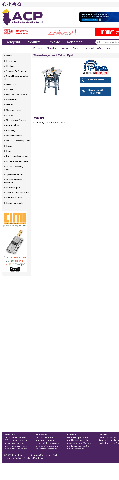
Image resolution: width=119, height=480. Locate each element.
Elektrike (10, 66)
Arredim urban (12, 125)
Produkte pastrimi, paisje (17, 161)
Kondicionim (11, 100)
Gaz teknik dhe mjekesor (17, 156)
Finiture (9, 105)
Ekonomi (37, 48)
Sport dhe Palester (14, 174)
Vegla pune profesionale (16, 94)
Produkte (34, 42)
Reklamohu (75, 42)
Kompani (13, 42)
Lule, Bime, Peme (14, 198)
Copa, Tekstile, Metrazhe (17, 192)
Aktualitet (52, 48)
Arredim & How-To (92, 48)
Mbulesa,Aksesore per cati (18, 141)
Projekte (53, 42)
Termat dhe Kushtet (13, 458)
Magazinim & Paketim (16, 120)
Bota (75, 48)
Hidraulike (10, 89)
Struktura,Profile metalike (17, 71)
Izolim (8, 151)
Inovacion (110, 48)
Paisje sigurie (12, 130)
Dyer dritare (11, 61)
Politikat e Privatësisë (34, 458)
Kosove (64, 48)
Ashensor (10, 115)
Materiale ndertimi (14, 110)
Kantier (9, 146)
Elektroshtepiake (13, 187)
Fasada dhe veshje (14, 136)
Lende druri (11, 84)
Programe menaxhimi (15, 203)
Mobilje (9, 56)
